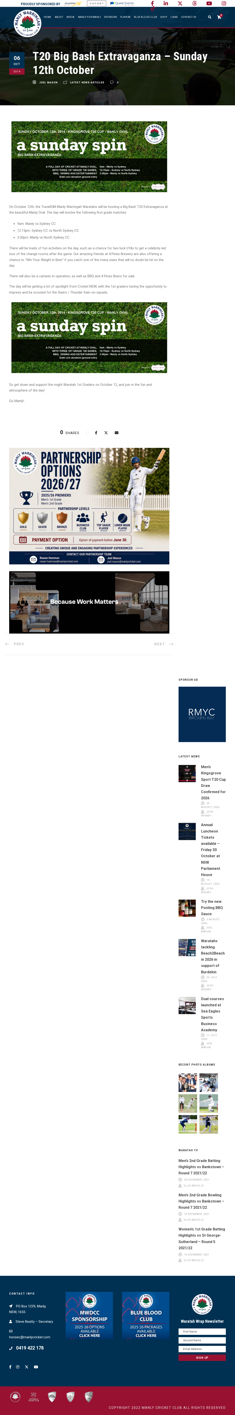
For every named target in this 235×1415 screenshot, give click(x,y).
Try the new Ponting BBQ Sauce (212, 907)
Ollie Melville (194, 1185)
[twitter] (180, 3)
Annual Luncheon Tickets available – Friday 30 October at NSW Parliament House (210, 850)
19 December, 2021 (197, 1214)
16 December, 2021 (197, 1254)
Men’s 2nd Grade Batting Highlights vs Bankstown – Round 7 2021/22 (201, 1167)
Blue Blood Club (145, 17)
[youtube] (209, 3)
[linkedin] (166, 3)
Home (47, 17)
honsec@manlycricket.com (29, 1337)
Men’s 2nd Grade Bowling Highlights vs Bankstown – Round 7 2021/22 (201, 1201)
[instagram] (224, 3)
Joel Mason (48, 82)
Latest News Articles (87, 82)
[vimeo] (194, 3)
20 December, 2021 (197, 1179)
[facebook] (152, 3)
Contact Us (188, 17)
